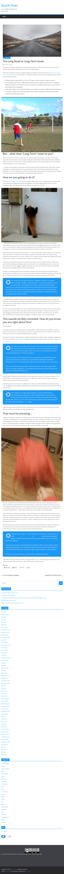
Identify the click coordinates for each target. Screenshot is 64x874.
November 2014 (5, 737)
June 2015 (3, 719)
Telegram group (27, 536)
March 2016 (4, 696)
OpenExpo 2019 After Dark (53, 575)
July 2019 (3, 665)
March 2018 (4, 673)
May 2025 (3, 617)
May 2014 (3, 752)
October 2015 (4, 709)
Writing (3, 822)
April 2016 (4, 693)
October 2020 (4, 660)
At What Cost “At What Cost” (8, 600)
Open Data (4, 791)
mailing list (37, 536)
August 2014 (4, 744)
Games (3, 776)
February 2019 (5, 668)
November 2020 (5, 658)
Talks (2, 812)
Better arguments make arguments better (12, 603)
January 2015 (4, 731)
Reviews (3, 804)
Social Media (4, 807)
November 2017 (5, 675)
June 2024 (3, 622)
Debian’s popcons (19, 339)
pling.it (3, 799)
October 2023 (4, 635)
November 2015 (5, 706)
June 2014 (3, 749)
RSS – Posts (4, 831)
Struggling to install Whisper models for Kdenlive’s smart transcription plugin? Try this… (24, 598)
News (2, 789)
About (4, 16)
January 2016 (4, 701)
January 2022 (4, 650)
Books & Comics (5, 768)
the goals (37, 559)
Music (2, 786)
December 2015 (5, 703)
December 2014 (5, 734)
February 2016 (5, 698)
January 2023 (4, 642)
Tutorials (3, 814)
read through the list (13, 181)
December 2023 (5, 630)
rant (2, 802)
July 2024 (3, 619)
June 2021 (3, 655)
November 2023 (5, 632)
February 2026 (5, 614)
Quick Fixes (9, 5)
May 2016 (3, 691)
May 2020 (3, 663)
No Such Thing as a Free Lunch (9, 592)
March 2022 (4, 647)
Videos (3, 819)
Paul (12, 64)
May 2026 (3, 612)
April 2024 (4, 624)
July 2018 (3, 670)
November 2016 (5, 683)
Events (3, 771)
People (3, 797)
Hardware (3, 779)
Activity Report (6, 57)
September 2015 (5, 711)
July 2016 (3, 686)
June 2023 (3, 640)
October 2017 (4, 678)
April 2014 (4, 754)
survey (57, 376)
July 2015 (3, 716)
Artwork (3, 766)
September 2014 (5, 742)
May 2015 (3, 721)
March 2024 (4, 627)
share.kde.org (6, 341)
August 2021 (4, 652)
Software (3, 809)
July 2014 (3, 747)
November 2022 (5, 645)
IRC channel (18, 536)
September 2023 (5, 637)
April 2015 (4, 724)
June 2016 (3, 688)
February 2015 (5, 729)
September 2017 (5, 681)
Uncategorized (5, 817)
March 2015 (4, 726)
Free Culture (4, 774)
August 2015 (4, 714)
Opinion (3, 794)
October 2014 (4, 739)
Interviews (4, 781)
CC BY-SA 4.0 (20, 854)
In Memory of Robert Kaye (8, 595)
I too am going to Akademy (11, 575)
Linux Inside (4, 784)
